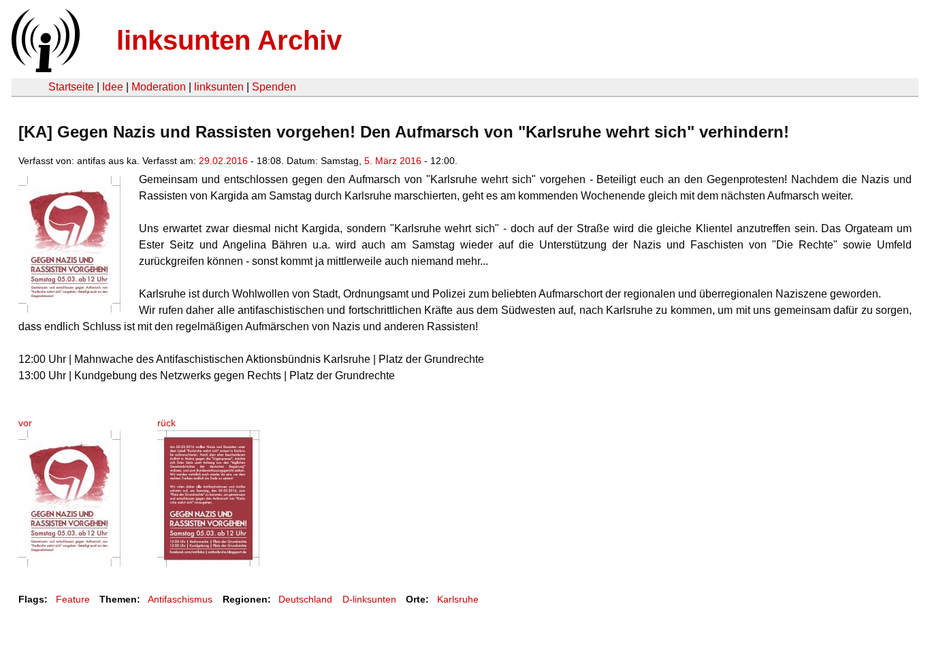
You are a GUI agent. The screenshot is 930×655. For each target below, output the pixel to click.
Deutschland (305, 599)
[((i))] (44, 68)
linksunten (219, 87)
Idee (112, 87)
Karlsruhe (458, 599)
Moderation (158, 87)
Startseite (71, 87)
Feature (73, 599)
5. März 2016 (392, 160)
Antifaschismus (180, 599)
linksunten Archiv (229, 40)
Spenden (274, 87)
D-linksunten (369, 599)
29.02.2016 (223, 160)
